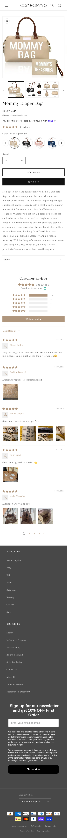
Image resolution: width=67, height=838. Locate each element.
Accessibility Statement (18, 691)
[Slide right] (63, 90)
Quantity (6, 154)
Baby (9, 567)
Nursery (10, 597)
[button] (6, 5)
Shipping (5, 115)
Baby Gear (11, 590)
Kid (8, 575)
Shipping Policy (14, 662)
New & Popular (14, 560)
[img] (10, 340)
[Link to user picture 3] (45, 433)
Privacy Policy (13, 647)
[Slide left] (3, 90)
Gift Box (10, 604)
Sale (9, 612)
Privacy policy (51, 826)
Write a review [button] (33, 319)
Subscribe (33, 769)
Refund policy (36, 826)
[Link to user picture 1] (10, 392)
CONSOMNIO (22, 826)
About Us (11, 677)
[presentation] (61, 143)
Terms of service (15, 684)
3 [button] (34, 533)
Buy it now (33, 181)
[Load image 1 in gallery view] (16, 90)
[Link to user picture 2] (28, 433)
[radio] (14, 143)
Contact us (12, 669)
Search (10, 632)
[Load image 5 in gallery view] (51, 90)
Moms (10, 582)
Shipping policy (43, 831)
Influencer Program (16, 640)
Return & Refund (15, 655)
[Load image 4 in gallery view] (33, 90)
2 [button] (29, 533)
